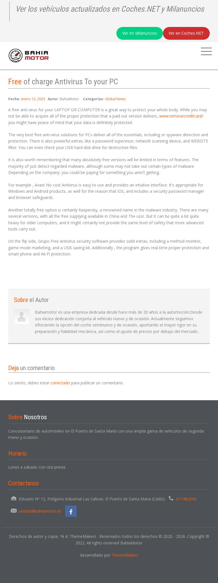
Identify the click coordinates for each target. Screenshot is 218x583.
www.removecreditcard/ (181, 116)
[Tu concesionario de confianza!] (27, 55)
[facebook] (71, 511)
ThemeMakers (125, 555)
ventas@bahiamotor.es (40, 511)
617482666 (186, 499)
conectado (60, 382)
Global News (115, 99)
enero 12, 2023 (33, 99)
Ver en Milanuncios (139, 33)
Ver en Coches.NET (186, 33)
